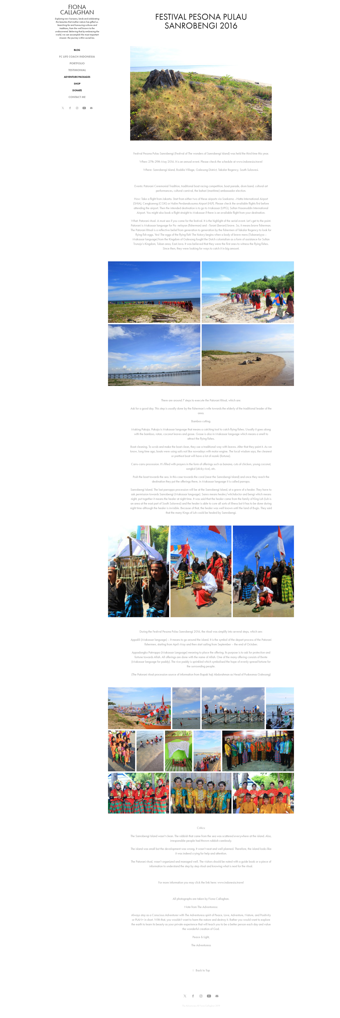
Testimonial (77, 70)
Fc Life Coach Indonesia (77, 56)
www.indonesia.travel (249, 162)
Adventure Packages (77, 76)
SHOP (77, 83)
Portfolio (77, 63)
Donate (77, 90)
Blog (77, 50)
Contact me (77, 97)
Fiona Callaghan (77, 9)
